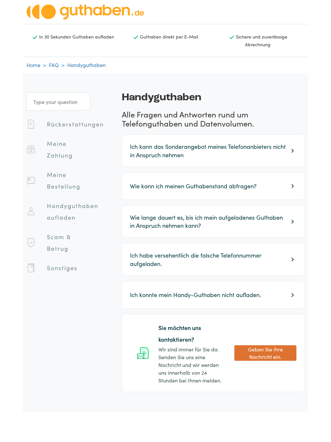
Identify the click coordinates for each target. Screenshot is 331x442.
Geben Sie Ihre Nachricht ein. (265, 353)
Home (33, 64)
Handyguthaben (86, 64)
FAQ (54, 64)
